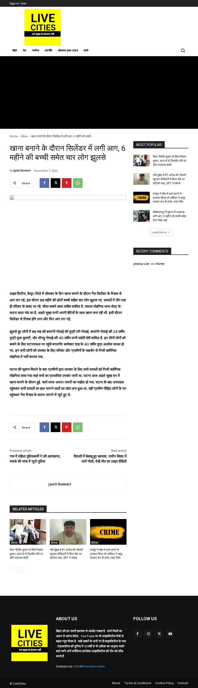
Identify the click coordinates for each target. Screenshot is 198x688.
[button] (182, 50)
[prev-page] (13, 569)
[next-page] (20, 569)
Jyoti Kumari (22, 170)
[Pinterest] (66, 183)
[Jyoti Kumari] (29, 484)
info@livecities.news (89, 666)
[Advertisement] (99, 92)
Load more (159, 232)
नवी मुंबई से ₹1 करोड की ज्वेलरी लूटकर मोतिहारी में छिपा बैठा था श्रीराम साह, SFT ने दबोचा (66, 554)
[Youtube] (170, 634)
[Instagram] (148, 634)
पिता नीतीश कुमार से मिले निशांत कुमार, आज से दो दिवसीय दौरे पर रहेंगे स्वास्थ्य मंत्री (26, 554)
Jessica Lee (141, 263)
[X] (55, 183)
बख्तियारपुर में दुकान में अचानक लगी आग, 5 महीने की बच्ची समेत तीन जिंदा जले (169, 216)
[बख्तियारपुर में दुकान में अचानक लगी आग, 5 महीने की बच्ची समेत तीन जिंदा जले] (141, 216)
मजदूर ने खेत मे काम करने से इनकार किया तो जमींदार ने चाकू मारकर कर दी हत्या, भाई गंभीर (106, 554)
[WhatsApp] (78, 183)
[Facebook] (44, 183)
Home (14, 136)
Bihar (24, 136)
